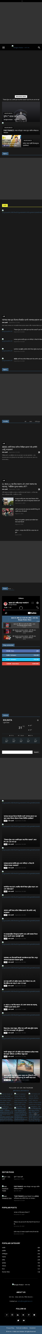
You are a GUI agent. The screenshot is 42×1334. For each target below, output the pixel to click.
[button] (3, 47)
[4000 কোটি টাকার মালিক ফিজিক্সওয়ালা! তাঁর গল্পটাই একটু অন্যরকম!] (7, 361)
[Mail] (23, 1315)
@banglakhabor (21, 1091)
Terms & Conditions (22, 1328)
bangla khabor (8, 119)
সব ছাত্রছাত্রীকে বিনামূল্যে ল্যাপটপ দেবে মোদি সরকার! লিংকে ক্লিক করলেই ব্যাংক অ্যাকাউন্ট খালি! (21, 935)
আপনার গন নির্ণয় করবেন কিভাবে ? (21, 1212)
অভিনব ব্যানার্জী (5, 322)
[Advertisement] (21, 23)
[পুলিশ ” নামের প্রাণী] (7, 1179)
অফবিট (4, 316)
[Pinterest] (29, 1315)
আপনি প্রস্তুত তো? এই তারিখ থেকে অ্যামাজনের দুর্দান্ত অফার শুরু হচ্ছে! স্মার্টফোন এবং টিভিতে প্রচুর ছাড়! (21, 1053)
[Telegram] (34, 1315)
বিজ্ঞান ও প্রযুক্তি (7, 1080)
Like (37, 651)
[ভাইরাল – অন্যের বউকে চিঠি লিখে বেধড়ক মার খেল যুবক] (7, 533)
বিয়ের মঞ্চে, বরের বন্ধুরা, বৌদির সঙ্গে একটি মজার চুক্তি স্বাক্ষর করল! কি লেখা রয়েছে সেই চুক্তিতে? (21, 1029)
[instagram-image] (6, 1099)
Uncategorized (8, 113)
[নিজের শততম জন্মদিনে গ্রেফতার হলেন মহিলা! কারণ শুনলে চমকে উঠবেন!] (7, 523)
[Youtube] (24, 1321)
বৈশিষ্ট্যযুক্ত (37, 421)
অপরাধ (5, 985)
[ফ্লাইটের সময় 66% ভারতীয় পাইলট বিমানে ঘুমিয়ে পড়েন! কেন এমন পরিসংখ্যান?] (7, 351)
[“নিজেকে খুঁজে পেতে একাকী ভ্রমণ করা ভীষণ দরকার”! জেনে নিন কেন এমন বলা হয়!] (7, 332)
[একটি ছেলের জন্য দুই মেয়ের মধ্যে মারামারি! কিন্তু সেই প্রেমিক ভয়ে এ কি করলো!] (7, 512)
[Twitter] (18, 1321)
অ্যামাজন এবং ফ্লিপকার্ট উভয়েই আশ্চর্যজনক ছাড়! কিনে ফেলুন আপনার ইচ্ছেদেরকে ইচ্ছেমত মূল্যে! (21, 958)
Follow (36, 655)
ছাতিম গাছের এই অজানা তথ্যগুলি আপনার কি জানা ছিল (26, 1231)
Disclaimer (33, 1328)
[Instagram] (12, 1315)
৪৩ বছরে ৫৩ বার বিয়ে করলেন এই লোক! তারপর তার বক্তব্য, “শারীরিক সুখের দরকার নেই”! (19, 485)
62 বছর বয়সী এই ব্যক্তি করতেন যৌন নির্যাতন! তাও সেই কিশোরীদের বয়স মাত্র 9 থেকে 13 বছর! (19, 982)
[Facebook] (7, 1315)
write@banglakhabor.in (24, 1301)
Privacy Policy (10, 1328)
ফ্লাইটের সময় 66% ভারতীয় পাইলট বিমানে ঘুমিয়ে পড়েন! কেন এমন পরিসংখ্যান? (21, 99)
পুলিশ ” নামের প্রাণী (18, 1177)
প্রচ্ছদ (30, 421)
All (25, 421)
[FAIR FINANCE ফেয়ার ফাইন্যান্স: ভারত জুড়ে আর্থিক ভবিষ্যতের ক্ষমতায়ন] (21, 131)
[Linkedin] (18, 1315)
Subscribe (35, 663)
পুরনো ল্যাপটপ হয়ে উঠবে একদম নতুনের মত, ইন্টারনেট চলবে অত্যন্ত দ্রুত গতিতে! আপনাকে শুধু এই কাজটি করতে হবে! (20, 1076)
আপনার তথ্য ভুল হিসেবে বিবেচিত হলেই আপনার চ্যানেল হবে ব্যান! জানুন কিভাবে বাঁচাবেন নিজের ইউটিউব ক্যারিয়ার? (20, 817)
